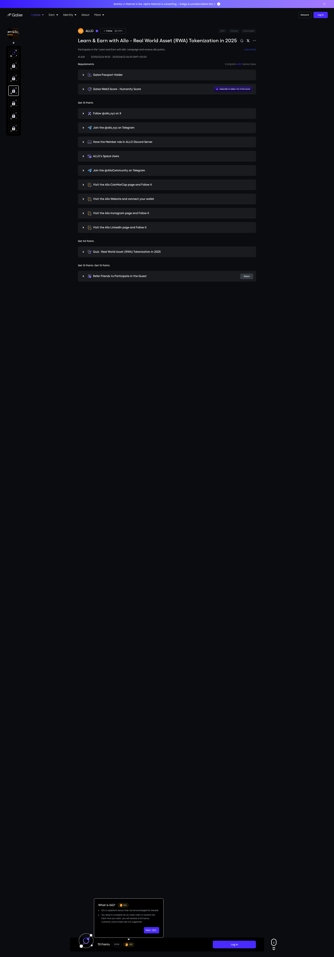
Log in (321, 15)
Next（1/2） (151, 930)
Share (247, 276)
